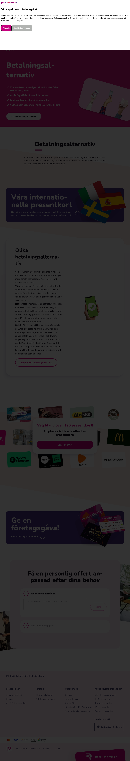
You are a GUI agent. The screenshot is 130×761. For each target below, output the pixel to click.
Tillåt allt (6, 28)
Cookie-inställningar (22, 28)
